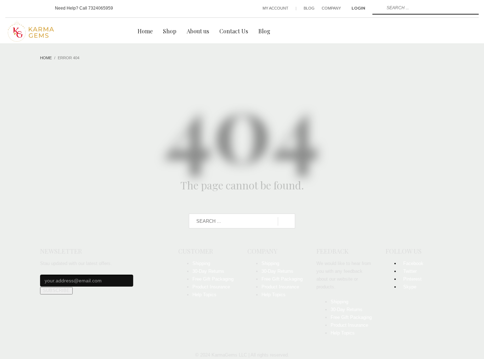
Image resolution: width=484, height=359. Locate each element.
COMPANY (331, 8)
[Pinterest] (32, 8)
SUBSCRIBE (56, 290)
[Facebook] (10, 8)
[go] (377, 7)
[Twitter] (21, 8)
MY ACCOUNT (275, 8)
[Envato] (42, 8)
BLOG (309, 8)
